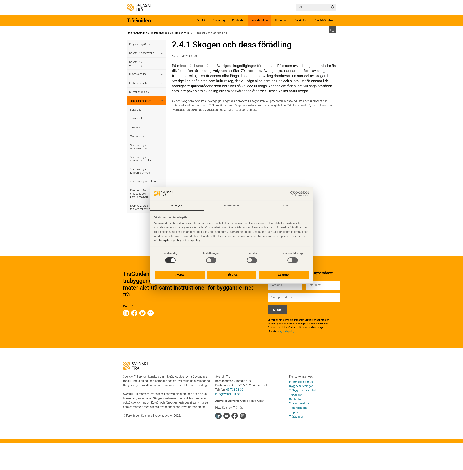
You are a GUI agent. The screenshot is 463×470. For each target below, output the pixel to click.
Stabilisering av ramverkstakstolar (140, 171)
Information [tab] (231, 205)
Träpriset (294, 412)
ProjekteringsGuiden (140, 44)
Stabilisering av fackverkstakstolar (140, 159)
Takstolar (135, 127)
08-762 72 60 (234, 389)
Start (129, 32)
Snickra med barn (300, 403)
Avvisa (179, 274)
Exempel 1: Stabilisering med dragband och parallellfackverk (146, 193)
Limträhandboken (139, 83)
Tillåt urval (231, 274)
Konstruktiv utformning (135, 63)
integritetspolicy (169, 240)
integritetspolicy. (286, 331)
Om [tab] (285, 205)
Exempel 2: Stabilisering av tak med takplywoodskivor (145, 207)
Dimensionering (138, 74)
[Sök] (332, 7)
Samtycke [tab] (177, 205)
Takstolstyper (137, 136)
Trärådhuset (296, 416)
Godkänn (283, 274)
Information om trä (301, 381)
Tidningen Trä (298, 408)
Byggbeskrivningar (301, 386)
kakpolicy (193, 240)
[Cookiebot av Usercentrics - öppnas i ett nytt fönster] (293, 193)
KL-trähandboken (139, 91)
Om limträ (295, 399)
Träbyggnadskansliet (302, 390)
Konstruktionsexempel (141, 53)
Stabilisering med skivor (143, 181)
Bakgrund (135, 109)
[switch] (211, 260)
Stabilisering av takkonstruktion (139, 147)
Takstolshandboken (162, 32)
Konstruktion (141, 32)
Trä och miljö (182, 32)
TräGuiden (295, 395)
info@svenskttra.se (227, 394)
